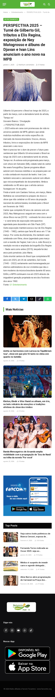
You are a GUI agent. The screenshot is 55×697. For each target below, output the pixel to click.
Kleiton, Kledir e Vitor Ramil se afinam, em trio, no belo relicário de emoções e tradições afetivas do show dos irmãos (26, 404)
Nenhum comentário (26, 65)
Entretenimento (11, 19)
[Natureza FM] (27, 4)
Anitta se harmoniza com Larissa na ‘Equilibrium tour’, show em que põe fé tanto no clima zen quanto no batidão (27, 354)
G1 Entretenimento (18, 284)
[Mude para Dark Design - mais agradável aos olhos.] (48, 4)
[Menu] (4, 4)
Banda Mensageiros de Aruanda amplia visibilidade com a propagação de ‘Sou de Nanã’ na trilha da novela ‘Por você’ (27, 454)
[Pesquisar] (44, 4)
